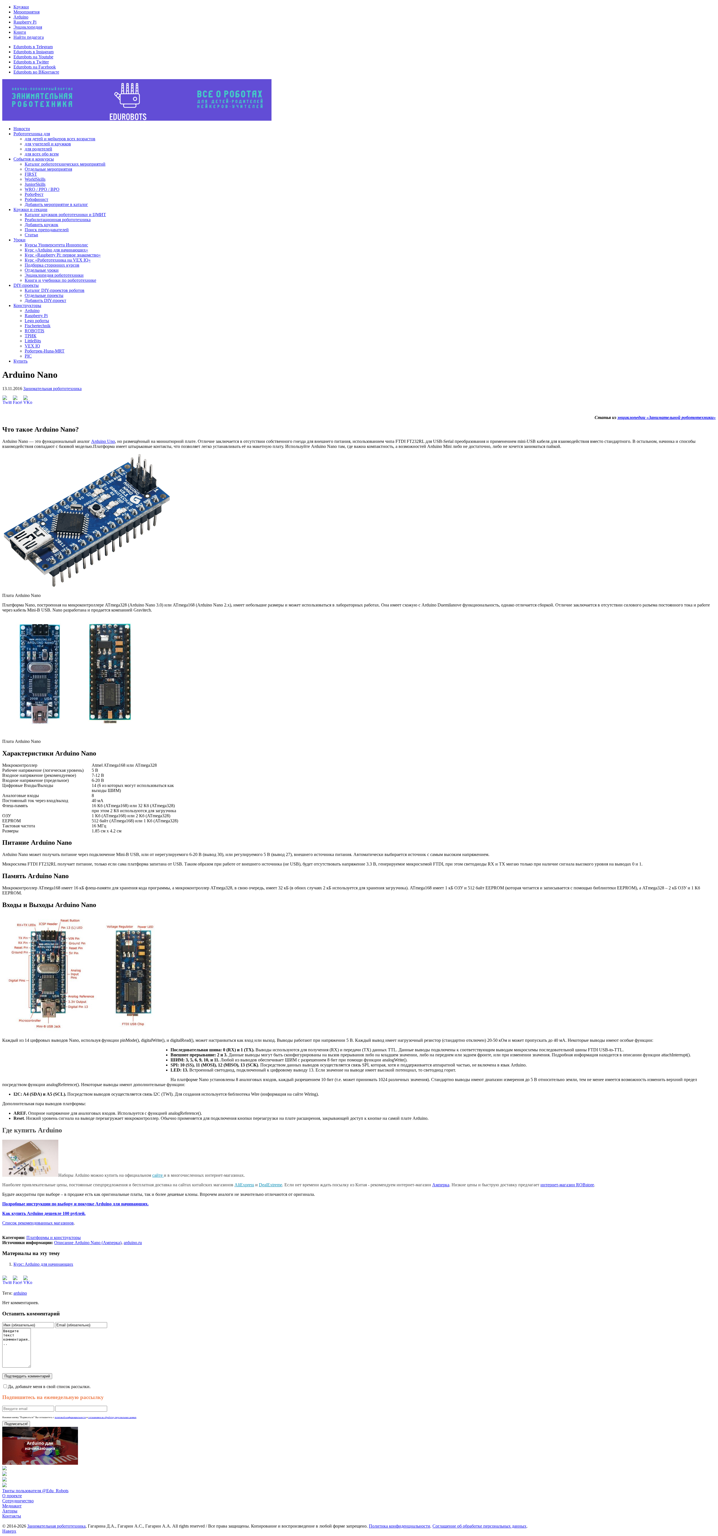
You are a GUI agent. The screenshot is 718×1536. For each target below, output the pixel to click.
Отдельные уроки (42, 270)
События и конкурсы (33, 159)
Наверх (9, 1531)
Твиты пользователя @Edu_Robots (35, 1490)
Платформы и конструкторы (53, 1237)
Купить (20, 361)
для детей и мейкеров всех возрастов (60, 138)
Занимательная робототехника (52, 388)
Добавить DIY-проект (45, 300)
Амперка (440, 1184)
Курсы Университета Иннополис (56, 244)
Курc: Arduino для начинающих (43, 1264)
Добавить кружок (41, 224)
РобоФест (34, 194)
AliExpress (244, 1184)
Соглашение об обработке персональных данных (479, 1526)
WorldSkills (35, 179)
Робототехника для (31, 133)
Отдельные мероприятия (48, 169)
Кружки (21, 6)
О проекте (12, 1495)
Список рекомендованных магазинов (38, 1223)
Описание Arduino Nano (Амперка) (87, 1242)
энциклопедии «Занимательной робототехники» (666, 417)
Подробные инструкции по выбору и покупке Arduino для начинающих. (75, 1203)
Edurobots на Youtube (33, 56)
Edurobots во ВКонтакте (36, 72)
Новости (21, 128)
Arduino (20, 17)
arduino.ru (133, 1242)
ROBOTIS (34, 330)
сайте (158, 1175)
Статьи (31, 234)
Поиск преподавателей (47, 229)
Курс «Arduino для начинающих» (56, 250)
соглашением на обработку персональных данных (112, 1417)
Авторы (9, 1510)
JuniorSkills (35, 184)
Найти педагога (28, 37)
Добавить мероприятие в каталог (56, 204)
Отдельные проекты (44, 295)
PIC (28, 356)
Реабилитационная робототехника (58, 219)
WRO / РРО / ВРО (42, 189)
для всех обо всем (42, 154)
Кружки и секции (30, 209)
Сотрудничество (18, 1500)
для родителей (38, 148)
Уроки (19, 239)
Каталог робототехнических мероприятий (65, 164)
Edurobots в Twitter (31, 61)
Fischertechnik (37, 325)
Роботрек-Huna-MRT (45, 351)
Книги (19, 32)
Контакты (11, 1516)
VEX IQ (32, 346)
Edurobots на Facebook (34, 67)
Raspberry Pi (24, 22)
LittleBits (33, 340)
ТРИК (30, 335)
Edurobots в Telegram (33, 46)
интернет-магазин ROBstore (567, 1184)
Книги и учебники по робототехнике (60, 280)
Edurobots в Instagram (33, 51)
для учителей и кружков (48, 143)
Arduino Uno (103, 441)
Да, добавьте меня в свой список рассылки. (49, 1386)
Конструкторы (27, 305)
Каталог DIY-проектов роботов (54, 290)
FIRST (31, 174)
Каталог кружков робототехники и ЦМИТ (65, 214)
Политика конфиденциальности (399, 1526)
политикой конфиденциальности (70, 1417)
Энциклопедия (27, 27)
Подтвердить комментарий (27, 1376)
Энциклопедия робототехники (54, 275)
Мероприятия (26, 12)
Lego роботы (37, 320)
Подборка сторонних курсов (52, 265)
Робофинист (36, 199)
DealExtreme (270, 1184)
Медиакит (12, 1505)
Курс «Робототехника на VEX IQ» (58, 260)
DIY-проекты (26, 285)
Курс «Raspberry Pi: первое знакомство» (63, 255)
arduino (20, 1293)
